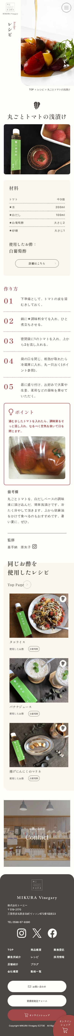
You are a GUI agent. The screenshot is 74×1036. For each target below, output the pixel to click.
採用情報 (59, 957)
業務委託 (59, 950)
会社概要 (13, 971)
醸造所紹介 (14, 957)
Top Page (16, 584)
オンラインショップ (39, 1015)
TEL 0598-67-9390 (19, 922)
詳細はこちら (37, 263)
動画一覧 (36, 971)
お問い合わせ (39, 986)
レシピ (40, 89)
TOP (31, 89)
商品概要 (36, 950)
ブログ (35, 964)
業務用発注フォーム (37, 1000)
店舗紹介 (13, 964)
